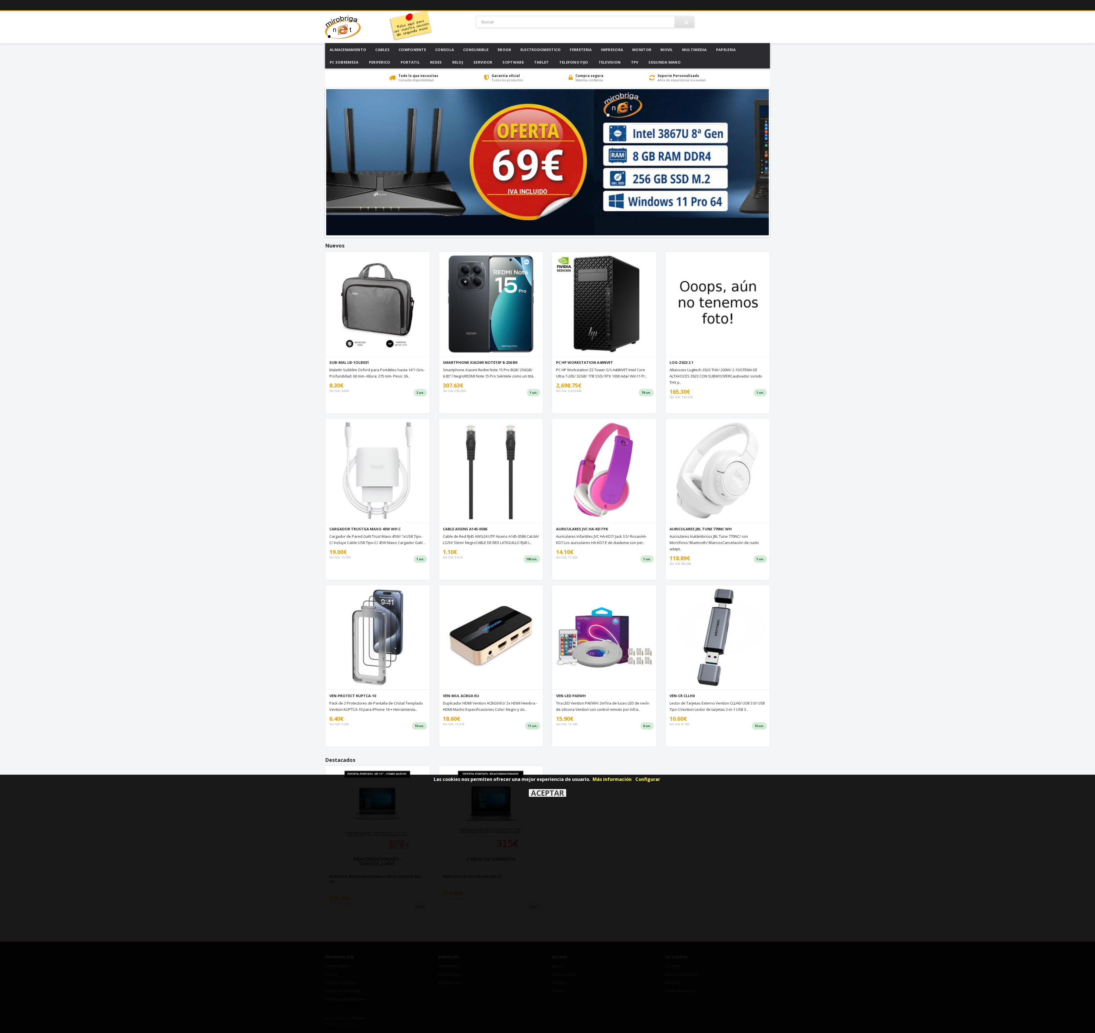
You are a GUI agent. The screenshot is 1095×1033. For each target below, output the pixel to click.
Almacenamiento (348, 49)
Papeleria (726, 49)
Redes (436, 62)
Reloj (457, 62)
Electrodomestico (540, 49)
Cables (382, 49)
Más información (612, 779)
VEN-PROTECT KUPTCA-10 (352, 695)
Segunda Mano (664, 62)
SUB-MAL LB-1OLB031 (349, 362)
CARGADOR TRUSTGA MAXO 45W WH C (365, 528)
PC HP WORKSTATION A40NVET (584, 362)
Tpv (634, 62)
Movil (666, 49)
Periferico (379, 62)
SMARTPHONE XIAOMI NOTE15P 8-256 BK (480, 362)
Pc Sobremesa (344, 62)
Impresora (612, 49)
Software (513, 62)
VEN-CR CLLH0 (682, 695)
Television (610, 62)
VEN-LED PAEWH (571, 695)
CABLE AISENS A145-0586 (465, 528)
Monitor (641, 49)
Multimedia (694, 49)
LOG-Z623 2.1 (682, 362)
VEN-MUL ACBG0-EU (461, 695)
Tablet (541, 62)
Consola (444, 49)
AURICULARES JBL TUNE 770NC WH (701, 528)
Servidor (482, 62)
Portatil (410, 62)
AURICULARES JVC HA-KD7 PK (582, 528)
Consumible (475, 49)
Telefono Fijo (573, 62)
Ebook (504, 49)
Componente (412, 49)
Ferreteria (581, 49)
